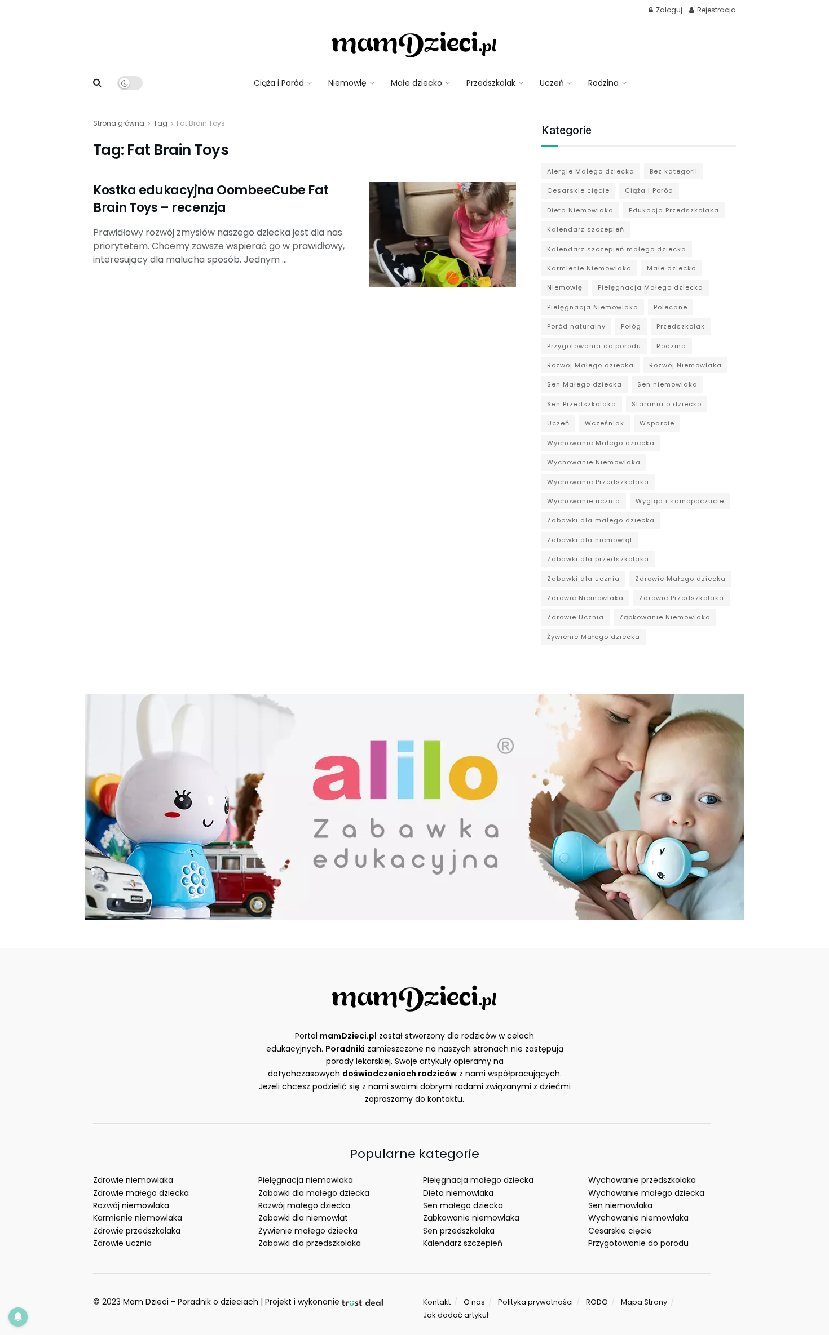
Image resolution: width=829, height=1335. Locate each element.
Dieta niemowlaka (458, 1193)
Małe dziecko (416, 82)
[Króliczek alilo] (414, 806)
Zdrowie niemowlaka (133, 1180)
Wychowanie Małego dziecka (601, 442)
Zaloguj (668, 10)
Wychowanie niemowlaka (638, 1217)
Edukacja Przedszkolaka (674, 210)
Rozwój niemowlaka (131, 1205)
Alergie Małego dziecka (590, 171)
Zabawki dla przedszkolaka (598, 559)
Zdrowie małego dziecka (141, 1193)
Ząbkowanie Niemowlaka (665, 617)
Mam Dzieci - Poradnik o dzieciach (190, 1301)
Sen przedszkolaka (459, 1230)
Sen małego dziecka (463, 1205)
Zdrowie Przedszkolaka (681, 597)
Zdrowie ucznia (122, 1243)
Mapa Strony (644, 1302)
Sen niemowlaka (667, 384)
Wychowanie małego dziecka (646, 1193)
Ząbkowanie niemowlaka (471, 1217)
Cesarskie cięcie (578, 190)
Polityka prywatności (535, 1302)
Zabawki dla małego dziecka (601, 520)
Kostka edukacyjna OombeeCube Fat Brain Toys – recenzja (210, 198)
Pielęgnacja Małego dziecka (650, 287)
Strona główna (118, 123)
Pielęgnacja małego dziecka (478, 1180)
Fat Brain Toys (201, 123)
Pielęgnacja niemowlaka (305, 1180)
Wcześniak (604, 423)
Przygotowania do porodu (594, 346)
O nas (474, 1302)
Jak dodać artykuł (455, 1315)
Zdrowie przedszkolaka (136, 1230)
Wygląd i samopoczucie (680, 500)
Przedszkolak (490, 82)
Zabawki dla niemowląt (590, 539)
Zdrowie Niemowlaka (585, 597)
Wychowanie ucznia (583, 500)
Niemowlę (347, 82)
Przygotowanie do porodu (638, 1243)
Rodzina (603, 82)
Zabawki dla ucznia (583, 578)
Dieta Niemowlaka (580, 210)
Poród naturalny (576, 326)
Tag (160, 123)
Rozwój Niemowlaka (685, 365)
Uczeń (552, 82)
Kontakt (437, 1302)
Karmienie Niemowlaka (589, 268)
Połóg (631, 326)
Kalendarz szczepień (585, 229)
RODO (597, 1302)
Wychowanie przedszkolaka (642, 1180)
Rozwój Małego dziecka (590, 365)
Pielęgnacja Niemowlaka (592, 307)
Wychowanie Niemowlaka (594, 462)
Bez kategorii (674, 171)
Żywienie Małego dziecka (593, 636)
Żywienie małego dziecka (308, 1230)
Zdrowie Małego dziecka (680, 578)
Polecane (670, 307)
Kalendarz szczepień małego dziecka (616, 249)
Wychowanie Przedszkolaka (598, 481)
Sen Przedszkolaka (581, 404)
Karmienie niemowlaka (137, 1217)
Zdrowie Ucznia (575, 617)
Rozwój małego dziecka (304, 1205)
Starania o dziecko (667, 404)
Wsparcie (657, 423)
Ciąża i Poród (279, 82)
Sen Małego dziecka (584, 384)
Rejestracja (715, 10)
